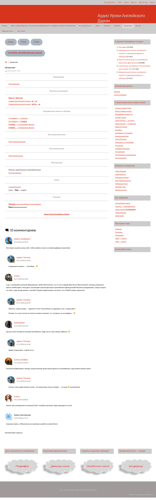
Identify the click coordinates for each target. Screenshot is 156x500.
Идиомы (118, 229)
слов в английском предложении (25, 204)
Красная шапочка (121, 136)
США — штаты (120, 242)
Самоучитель (125, 210)
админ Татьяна (23, 257)
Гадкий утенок (120, 118)
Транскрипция (14, 84)
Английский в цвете (122, 203)
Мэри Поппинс (121, 139)
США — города (121, 239)
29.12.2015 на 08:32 (21, 400)
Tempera (141, 495)
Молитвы (118, 232)
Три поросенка (120, 158)
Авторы (152, 2)
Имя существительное (17, 142)
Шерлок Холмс (121, 190)
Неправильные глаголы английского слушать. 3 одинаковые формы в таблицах (132, 54)
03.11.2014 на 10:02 (21, 279)
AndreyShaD (19, 323)
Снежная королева (122, 149)
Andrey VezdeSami (22, 239)
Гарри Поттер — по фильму (125, 124)
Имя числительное (16, 156)
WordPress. (150, 495)
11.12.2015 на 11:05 (23, 381)
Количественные (15, 173)
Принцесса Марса (122, 178)
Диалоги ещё (143, 2)
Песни (120, 2)
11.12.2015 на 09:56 (21, 363)
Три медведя (120, 152)
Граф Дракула (120, 175)
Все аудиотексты (110, 2)
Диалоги (134, 2)
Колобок (118, 130)
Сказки (126, 2)
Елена (17, 276)
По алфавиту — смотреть (18, 118)
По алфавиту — (18, 122)
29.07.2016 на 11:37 (21, 418)
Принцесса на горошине (124, 143)
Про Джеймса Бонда (123, 181)
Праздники (119, 235)
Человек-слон (120, 187)
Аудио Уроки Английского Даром (121, 18)
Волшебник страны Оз (124, 114)
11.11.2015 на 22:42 (23, 344)
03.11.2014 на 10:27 (23, 303)
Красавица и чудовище (123, 133)
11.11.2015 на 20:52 (21, 326)
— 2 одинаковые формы (21, 125)
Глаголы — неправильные (125, 207)
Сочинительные (15, 187)
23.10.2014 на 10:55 (21, 242)
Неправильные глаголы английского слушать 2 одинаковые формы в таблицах (132, 75)
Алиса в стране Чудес (123, 108)
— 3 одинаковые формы (21, 128)
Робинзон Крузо (121, 184)
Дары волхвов (120, 171)
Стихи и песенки (120, 95)
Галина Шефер (21, 360)
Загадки (117, 92)
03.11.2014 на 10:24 (23, 260)
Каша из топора (121, 127)
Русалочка (119, 146)
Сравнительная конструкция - (23, 101)
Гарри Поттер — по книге (124, 121)
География (122, 47)
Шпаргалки (119, 216)
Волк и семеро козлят (123, 111)
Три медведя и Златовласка (125, 155)
